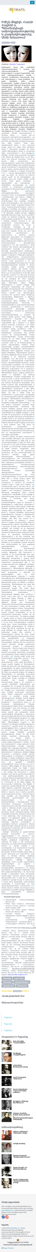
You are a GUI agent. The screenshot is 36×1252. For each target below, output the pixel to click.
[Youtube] (7, 1217)
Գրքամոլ (8, 1017)
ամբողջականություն (22, 982)
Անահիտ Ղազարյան (17, 64)
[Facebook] (3, 1217)
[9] (33, 886)
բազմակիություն (8, 986)
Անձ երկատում (22, 986)
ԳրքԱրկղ (8, 1030)
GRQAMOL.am (15, 1228)
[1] (2, 930)
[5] (23, 948)
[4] (2, 946)
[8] (33, 860)
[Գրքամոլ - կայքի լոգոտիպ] (17, 10)
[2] (23, 932)
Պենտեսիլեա (7, 982)
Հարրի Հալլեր (19, 978)
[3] (25, 940)
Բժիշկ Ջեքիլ (7, 978)
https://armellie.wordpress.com (17, 974)
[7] (20, 956)
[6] (5, 954)
